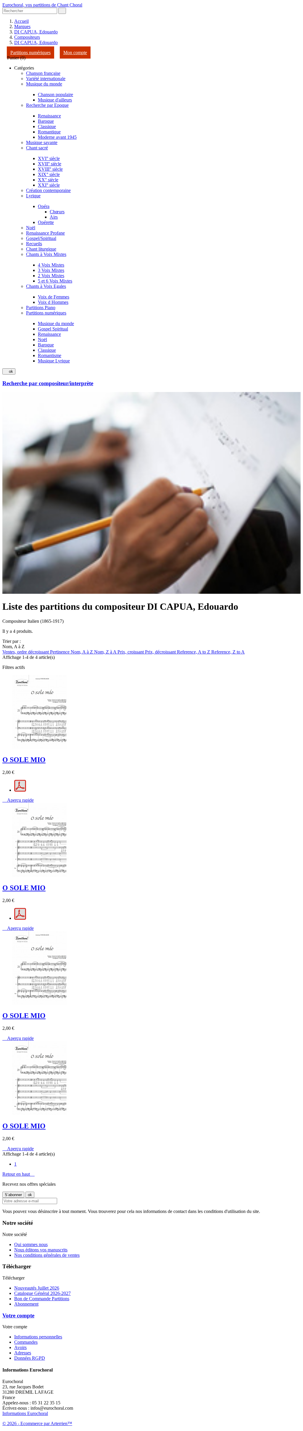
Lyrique (33, 195)
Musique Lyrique (54, 360)
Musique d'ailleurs (55, 99)
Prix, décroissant (161, 651)
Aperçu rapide (18, 800)
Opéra (43, 206)
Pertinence (60, 651)
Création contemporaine (48, 190)
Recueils (34, 243)
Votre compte (18, 1315)
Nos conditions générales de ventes (47, 1255)
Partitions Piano (40, 307)
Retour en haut (18, 1174)
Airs (54, 217)
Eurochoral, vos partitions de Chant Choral (42, 4)
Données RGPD (29, 1358)
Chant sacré (37, 147)
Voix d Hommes (53, 302)
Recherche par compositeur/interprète (47, 383)
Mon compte (75, 52)
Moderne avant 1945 (57, 137)
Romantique (49, 131)
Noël (30, 227)
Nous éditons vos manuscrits (40, 1249)
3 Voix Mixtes (51, 270)
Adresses (22, 1352)
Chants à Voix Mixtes (46, 254)
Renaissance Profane (45, 232)
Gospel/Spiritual (41, 238)
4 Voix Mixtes (51, 264)
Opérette (46, 222)
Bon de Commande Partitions (41, 1298)
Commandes (26, 1342)
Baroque (46, 121)
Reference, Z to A (228, 651)
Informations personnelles (38, 1336)
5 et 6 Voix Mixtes (55, 280)
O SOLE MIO (24, 760)
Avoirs (20, 1347)
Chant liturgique (41, 248)
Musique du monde (44, 83)
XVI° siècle (49, 158)
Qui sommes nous (31, 1244)
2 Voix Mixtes (51, 275)
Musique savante (41, 142)
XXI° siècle (49, 185)
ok (9, 371)
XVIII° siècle (50, 169)
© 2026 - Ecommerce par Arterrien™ (37, 1423)
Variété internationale (45, 78)
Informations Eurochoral (25, 1413)
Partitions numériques (30, 52)
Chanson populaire (55, 94)
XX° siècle (48, 179)
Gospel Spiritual (53, 328)
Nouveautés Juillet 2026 (36, 1287)
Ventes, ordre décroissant (26, 651)
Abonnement (26, 1303)
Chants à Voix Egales (46, 286)
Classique (47, 126)
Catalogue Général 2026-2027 (42, 1293)
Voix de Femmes (53, 296)
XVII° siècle (49, 163)
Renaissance (49, 115)
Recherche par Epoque (47, 105)
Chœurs (57, 211)
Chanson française (43, 73)
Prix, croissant (131, 651)
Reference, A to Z (194, 651)
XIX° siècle (49, 174)
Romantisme (49, 355)
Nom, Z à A (105, 651)
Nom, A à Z (82, 651)
